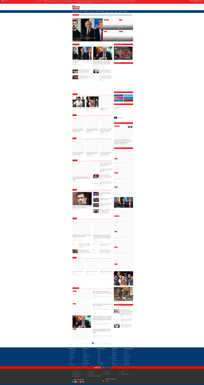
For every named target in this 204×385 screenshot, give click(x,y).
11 (97, 343)
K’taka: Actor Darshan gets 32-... (78, 272)
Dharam (113, 361)
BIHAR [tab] (101, 115)
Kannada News (114, 355)
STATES (74, 115)
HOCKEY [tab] (108, 189)
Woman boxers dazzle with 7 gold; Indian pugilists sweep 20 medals (105, 193)
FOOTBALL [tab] (100, 189)
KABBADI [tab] (104, 189)
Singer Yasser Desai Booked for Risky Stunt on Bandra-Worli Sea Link (92, 153)
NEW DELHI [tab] (94, 138)
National (99, 350)
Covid (71, 358)
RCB (70, 361)
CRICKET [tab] (96, 189)
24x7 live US (126, 350)
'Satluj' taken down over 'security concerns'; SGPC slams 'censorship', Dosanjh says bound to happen (102, 236)
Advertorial (72, 365)
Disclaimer (123, 371)
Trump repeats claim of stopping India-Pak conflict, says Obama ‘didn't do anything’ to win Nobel (102, 62)
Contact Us (92, 374)
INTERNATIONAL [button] (86, 11)
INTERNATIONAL (76, 44)
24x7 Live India (107, 367)
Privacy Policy (76, 371)
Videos (116, 11)
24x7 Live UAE (126, 353)
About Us (91, 371)
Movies (99, 353)
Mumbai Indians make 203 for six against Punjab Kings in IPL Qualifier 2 (106, 204)
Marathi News (114, 352)
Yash (84, 365)
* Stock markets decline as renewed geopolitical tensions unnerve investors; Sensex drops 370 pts (115, 1)
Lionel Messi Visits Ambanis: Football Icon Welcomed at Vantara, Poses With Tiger (84, 71)
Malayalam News (115, 360)
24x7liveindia (106, 28)
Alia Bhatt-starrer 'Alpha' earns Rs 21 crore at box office (106, 244)
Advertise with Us (77, 376)
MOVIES (74, 218)
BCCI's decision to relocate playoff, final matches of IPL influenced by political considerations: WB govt (105, 211)
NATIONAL (75, 94)
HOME (73, 11)
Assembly (85, 353)
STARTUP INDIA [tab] (109, 160)
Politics (99, 355)
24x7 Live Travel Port (127, 363)
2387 (105, 343)
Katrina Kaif (86, 361)
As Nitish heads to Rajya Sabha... (91, 109)
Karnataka (72, 353)
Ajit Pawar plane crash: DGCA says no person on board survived (102, 292)
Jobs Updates (100, 363)
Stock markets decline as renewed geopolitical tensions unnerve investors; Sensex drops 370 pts (106, 176)
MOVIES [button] (111, 11)
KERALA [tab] (103, 115)
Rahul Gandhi (72, 357)
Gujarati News (114, 353)
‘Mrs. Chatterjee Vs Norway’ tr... (91, 272)
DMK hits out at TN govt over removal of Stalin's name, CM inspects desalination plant (125, 325)
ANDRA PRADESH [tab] (96, 115)
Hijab (85, 352)
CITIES (74, 138)
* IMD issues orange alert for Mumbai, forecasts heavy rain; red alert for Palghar (81, 1)
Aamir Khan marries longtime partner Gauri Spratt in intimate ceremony (85, 245)
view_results (120, 117)
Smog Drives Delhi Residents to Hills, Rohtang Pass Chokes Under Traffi (92, 130)
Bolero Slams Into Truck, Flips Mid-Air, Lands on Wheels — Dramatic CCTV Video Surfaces (106, 130)
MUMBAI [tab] (103, 138)
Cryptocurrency (100, 365)
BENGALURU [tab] (99, 138)
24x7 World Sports (127, 365)
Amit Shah (85, 357)
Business (71, 363)
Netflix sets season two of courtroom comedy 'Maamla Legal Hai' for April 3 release (105, 251)
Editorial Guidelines (77, 374)
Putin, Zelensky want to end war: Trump (81, 61)
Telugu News (114, 358)
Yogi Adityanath (72, 350)
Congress (71, 355)
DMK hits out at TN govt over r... (78, 109)
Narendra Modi (72, 352)
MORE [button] (120, 11)
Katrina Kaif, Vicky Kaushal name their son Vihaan (102, 304)
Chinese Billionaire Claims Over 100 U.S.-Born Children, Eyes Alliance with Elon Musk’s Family (105, 71)
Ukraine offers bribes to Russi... (106, 271)
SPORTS (74, 189)
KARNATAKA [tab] (108, 115)
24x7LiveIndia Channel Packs (95, 376)
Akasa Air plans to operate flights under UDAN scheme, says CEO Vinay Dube (106, 170)
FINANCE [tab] (98, 160)
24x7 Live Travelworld (127, 355)
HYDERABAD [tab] (108, 138)
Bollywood (85, 358)
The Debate (125, 11)
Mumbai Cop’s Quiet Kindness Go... (104, 109)
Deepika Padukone (87, 355)
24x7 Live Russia (126, 360)
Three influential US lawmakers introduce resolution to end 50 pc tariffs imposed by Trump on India (106, 77)
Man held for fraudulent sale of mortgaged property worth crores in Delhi (106, 153)
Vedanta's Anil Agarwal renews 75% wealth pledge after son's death (102, 331)
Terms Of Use (107, 374)
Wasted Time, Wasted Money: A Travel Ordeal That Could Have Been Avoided (79, 153)
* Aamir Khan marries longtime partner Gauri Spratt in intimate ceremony (52, 1)
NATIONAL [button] (92, 11)
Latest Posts (75, 288)
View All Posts (109, 287)
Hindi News (114, 350)
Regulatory (107, 371)
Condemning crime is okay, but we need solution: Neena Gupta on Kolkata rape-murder (123, 141)
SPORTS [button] (107, 11)
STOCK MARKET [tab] (103, 160)
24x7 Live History (126, 358)
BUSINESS (75, 160)
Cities (81, 11)
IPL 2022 (71, 360)
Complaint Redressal (125, 374)
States (76, 11)
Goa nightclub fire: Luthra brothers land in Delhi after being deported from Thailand (85, 77)
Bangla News (114, 363)
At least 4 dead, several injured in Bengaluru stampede (106, 199)
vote (115, 117)
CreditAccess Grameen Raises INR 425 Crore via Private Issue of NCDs (106, 183)
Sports (85, 350)
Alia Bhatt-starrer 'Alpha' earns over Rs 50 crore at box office (82, 235)
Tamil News (114, 357)
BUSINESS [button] (102, 11)
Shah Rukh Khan (86, 360)
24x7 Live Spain (126, 357)
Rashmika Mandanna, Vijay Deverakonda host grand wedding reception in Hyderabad (85, 251)
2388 (108, 343)
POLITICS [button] (97, 11)
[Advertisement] (92, 86)
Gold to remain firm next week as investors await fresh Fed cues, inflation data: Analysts (106, 164)
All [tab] (91, 115)
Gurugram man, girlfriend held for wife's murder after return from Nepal (78, 130)
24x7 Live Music (114, 365)
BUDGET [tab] (94, 160)
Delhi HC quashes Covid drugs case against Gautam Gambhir (82, 207)
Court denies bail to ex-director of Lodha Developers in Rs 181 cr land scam (81, 178)
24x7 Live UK (126, 352)
